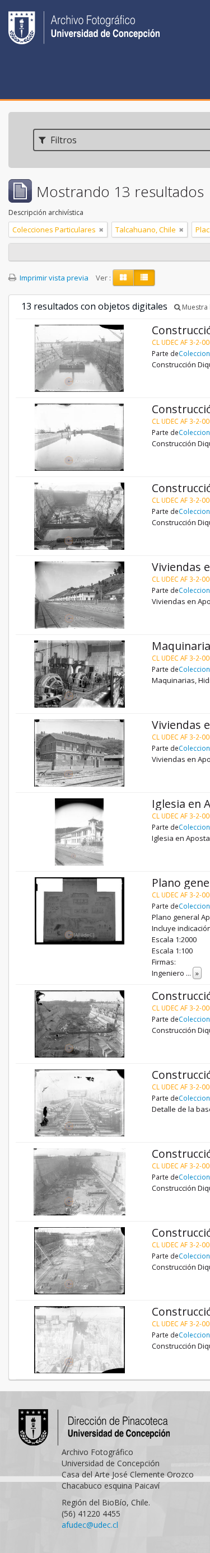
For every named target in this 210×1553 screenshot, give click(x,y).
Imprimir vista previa (53, 278)
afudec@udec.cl (90, 1524)
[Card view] (123, 277)
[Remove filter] (101, 229)
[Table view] (144, 277)
